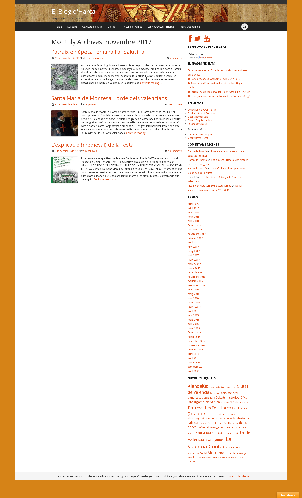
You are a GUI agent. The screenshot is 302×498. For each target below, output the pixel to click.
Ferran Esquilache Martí (201, 120)
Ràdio (223, 457)
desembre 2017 (196, 229)
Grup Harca (90, 104)
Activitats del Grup (92, 26)
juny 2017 (193, 246)
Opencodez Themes (240, 476)
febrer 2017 (194, 263)
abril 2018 (193, 221)
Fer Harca (221, 408)
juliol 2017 (193, 242)
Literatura (234, 447)
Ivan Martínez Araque (200, 134)
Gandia (198, 413)
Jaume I (219, 440)
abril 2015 (193, 323)
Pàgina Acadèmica (189, 26)
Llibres (112, 26)
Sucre (240, 457)
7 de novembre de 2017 (67, 150)
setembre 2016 (196, 285)
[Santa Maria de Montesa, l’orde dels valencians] (64, 123)
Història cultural (225, 419)
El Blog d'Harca (73, 11)
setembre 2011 (196, 366)
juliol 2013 (193, 358)
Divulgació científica (204, 402)
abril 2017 (193, 255)
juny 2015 (193, 315)
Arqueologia (214, 387)
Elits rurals (242, 402)
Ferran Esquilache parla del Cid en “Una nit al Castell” (220, 91)
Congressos (195, 397)
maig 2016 (194, 294)
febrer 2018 (194, 225)
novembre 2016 (197, 276)
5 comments (176, 57)
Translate (209, 57)
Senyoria (231, 457)
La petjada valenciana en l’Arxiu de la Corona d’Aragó (220, 96)
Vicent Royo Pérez (198, 137)
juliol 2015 (193, 311)
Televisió (191, 461)
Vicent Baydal (90, 150)
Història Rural (203, 432)
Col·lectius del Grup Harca (202, 109)
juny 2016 (193, 289)
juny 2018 (193, 212)
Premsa (198, 457)
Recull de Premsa (132, 26)
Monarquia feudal (197, 453)
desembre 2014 (196, 341)
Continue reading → (151, 83)
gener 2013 (194, 362)
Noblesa (233, 453)
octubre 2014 (195, 349)
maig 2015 (194, 319)
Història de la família (216, 423)
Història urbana (223, 433)
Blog (59, 26)
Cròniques (209, 397)
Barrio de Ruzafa (197, 151)
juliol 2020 (193, 203)
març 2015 (194, 328)
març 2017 (194, 259)
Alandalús (198, 386)
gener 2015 (194, 336)
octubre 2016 (195, 281)
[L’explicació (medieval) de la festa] (64, 169)
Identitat (209, 440)
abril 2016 (193, 298)
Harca (232, 414)
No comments (175, 150)
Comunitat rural (229, 392)
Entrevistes (199, 408)
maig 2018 (194, 216)
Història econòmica (230, 427)
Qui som (72, 26)
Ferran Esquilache (93, 57)
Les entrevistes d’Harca (161, 26)
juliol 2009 (193, 371)
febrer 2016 (194, 306)
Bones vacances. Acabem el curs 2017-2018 (215, 78)
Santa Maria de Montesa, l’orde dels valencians (109, 98)
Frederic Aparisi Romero (201, 113)
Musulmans (218, 452)
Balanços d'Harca (228, 387)
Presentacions (211, 457)
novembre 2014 (197, 345)
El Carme (225, 402)
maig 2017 (194, 251)
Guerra (225, 414)
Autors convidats (197, 123)
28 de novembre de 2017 (68, 57)
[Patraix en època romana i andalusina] (64, 76)
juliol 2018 (193, 208)
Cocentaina (215, 393)
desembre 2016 (196, 272)
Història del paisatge (208, 427)
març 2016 (194, 302)
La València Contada (209, 443)
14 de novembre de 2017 (68, 104)
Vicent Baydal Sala (198, 116)
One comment (175, 104)
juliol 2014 (193, 354)
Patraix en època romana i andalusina (97, 51)
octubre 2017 (195, 238)
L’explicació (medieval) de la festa (92, 144)
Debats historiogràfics (231, 397)
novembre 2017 (197, 234)
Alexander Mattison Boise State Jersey (209, 185)
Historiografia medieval (202, 418)
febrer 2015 (194, 332)
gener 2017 (194, 268)
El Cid (233, 402)
